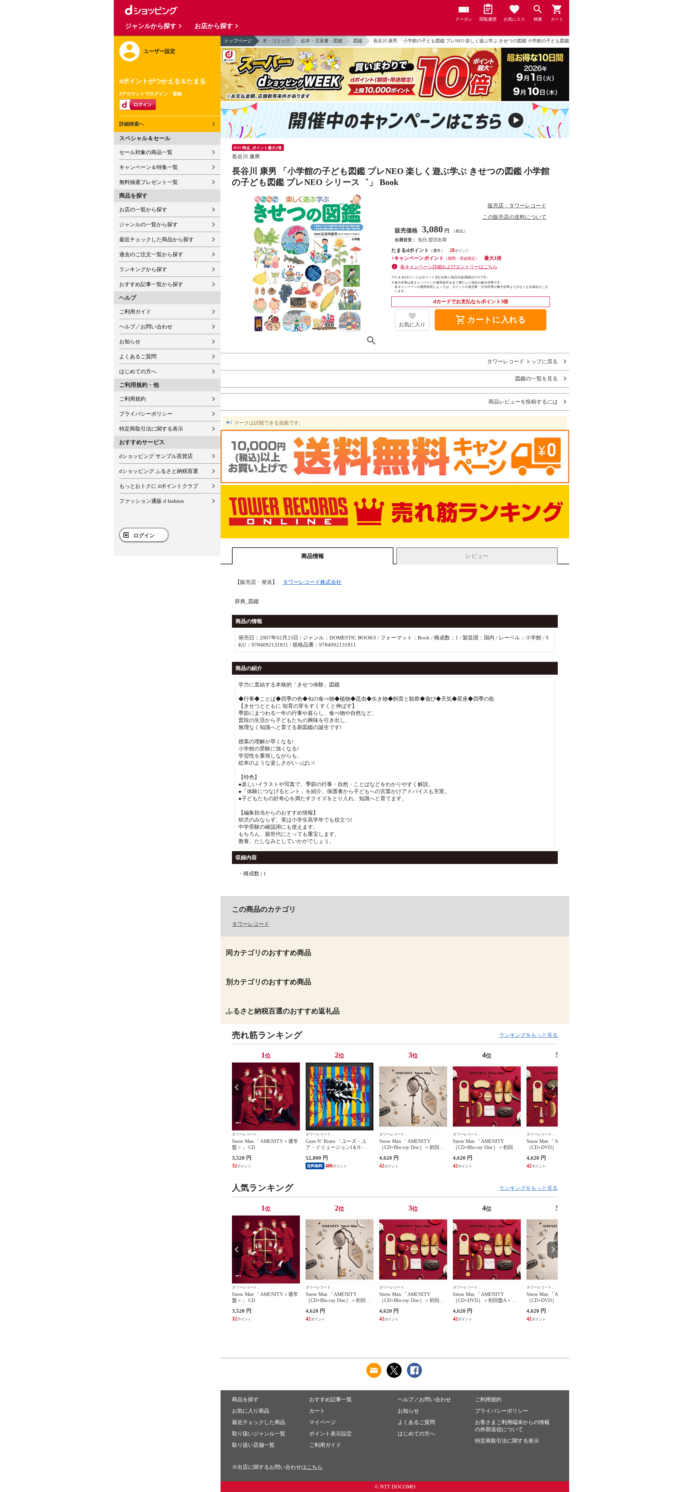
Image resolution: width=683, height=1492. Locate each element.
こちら (315, 1467)
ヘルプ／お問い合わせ (146, 326)
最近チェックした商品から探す (156, 239)
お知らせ (130, 341)
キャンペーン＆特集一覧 (148, 167)
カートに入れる (490, 319)
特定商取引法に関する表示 (151, 429)
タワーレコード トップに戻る (522, 361)
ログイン (144, 535)
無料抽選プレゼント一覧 (148, 182)
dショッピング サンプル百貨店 (156, 456)
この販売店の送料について (514, 217)
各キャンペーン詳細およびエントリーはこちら (448, 266)
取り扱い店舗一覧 (253, 1445)
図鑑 (357, 40)
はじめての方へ (138, 371)
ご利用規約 (132, 399)
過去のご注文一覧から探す (151, 254)
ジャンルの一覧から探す (148, 224)
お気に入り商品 (250, 1411)
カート (317, 1411)
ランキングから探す (143, 269)
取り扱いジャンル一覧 (258, 1433)
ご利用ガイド (135, 312)
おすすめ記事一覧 (330, 1399)
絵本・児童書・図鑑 (322, 40)
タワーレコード (250, 924)
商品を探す (245, 1399)
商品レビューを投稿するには (523, 402)
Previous (237, 1087)
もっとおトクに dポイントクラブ (158, 486)
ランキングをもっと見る (528, 1035)
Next (552, 1087)
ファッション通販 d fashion (151, 501)
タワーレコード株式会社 (312, 582)
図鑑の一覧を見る (536, 378)
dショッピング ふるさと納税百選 (158, 471)
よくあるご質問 (138, 356)
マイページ (322, 1422)
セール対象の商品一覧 (146, 152)
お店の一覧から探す (143, 209)
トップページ (238, 40)
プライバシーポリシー (146, 414)
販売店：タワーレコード (517, 206)
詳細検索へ (131, 124)
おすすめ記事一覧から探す (151, 284)
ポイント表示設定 (330, 1433)
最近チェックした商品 (258, 1422)
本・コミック (276, 40)
